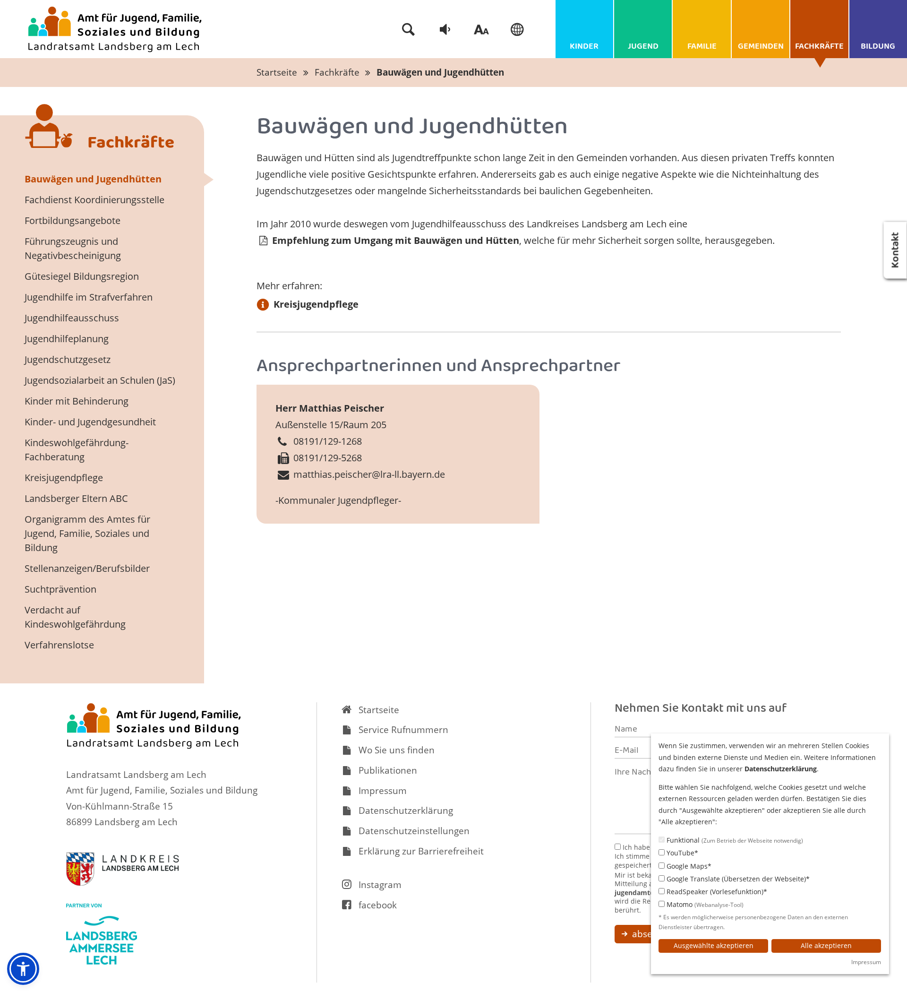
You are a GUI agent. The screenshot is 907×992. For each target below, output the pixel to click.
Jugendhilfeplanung (67, 338)
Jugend (643, 47)
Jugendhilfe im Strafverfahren (89, 297)
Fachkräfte (819, 47)
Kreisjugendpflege (316, 304)
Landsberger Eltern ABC (76, 498)
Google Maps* (688, 866)
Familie (702, 47)
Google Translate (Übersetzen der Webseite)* (737, 878)
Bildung (878, 47)
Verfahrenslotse (59, 644)
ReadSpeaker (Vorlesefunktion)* (716, 891)
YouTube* (681, 852)
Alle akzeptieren (826, 945)
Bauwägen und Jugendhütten (440, 72)
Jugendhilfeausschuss (72, 317)
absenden (652, 934)
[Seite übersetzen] (517, 29)
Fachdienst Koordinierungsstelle (94, 199)
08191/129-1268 (327, 441)
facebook (378, 905)
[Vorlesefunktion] (445, 29)
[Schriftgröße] (481, 29)
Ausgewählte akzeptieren (713, 945)
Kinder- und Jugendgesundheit (90, 421)
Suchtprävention (60, 589)
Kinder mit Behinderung (76, 401)
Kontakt (897, 250)
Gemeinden (761, 47)
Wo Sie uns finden (397, 750)
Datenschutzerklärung (406, 810)
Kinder (584, 47)
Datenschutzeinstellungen (414, 831)
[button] (23, 969)
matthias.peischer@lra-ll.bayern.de (369, 474)
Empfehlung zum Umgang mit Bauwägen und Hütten (394, 240)
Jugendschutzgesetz (68, 359)
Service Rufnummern (403, 730)
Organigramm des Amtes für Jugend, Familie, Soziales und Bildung (87, 533)
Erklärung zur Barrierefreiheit (421, 851)
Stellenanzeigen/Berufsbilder (87, 568)
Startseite (277, 72)
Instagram (380, 885)
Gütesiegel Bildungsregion (82, 276)
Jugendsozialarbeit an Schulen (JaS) (100, 380)
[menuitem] (408, 29)
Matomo (704, 904)
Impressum (383, 791)
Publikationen (388, 770)
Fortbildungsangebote (72, 220)
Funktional (734, 840)
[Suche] (408, 29)
